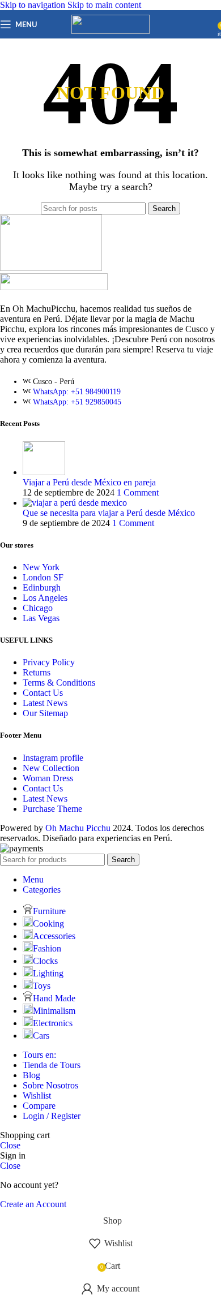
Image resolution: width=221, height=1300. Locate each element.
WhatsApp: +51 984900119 (77, 392)
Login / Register (51, 1116)
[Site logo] (110, 31)
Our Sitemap (45, 713)
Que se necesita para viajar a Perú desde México (109, 513)
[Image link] (54, 287)
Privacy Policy (49, 662)
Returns (36, 672)
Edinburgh (42, 587)
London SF (43, 577)
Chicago (38, 608)
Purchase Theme (52, 808)
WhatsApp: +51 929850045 (77, 402)
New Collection (51, 768)
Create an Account (33, 1204)
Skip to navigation (33, 5)
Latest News (45, 703)
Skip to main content (104, 5)
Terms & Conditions (59, 682)
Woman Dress (48, 778)
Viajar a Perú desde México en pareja (89, 482)
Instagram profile (53, 758)
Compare (39, 1105)
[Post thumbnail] (44, 472)
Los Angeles (45, 597)
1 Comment (138, 492)
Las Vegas (41, 618)
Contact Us (43, 693)
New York (41, 567)
